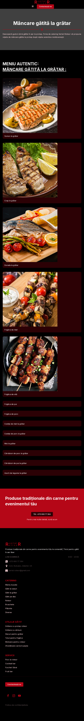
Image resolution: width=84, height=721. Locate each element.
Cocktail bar (10, 663)
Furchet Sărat (11, 667)
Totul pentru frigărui (14, 638)
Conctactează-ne (14, 684)
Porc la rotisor (11, 660)
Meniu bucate (11, 585)
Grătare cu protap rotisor (16, 626)
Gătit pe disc (10, 597)
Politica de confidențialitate (16, 705)
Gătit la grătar (11, 593)
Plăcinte (8, 608)
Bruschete (9, 604)
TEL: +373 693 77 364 (42, 514)
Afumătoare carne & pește (16, 646)
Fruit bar (9, 671)
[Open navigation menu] (32, 6)
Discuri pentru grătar (14, 634)
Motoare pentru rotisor (15, 642)
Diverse (8, 612)
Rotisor (8, 600)
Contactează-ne (45, 6)
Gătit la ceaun (11, 589)
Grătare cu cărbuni (13, 630)
